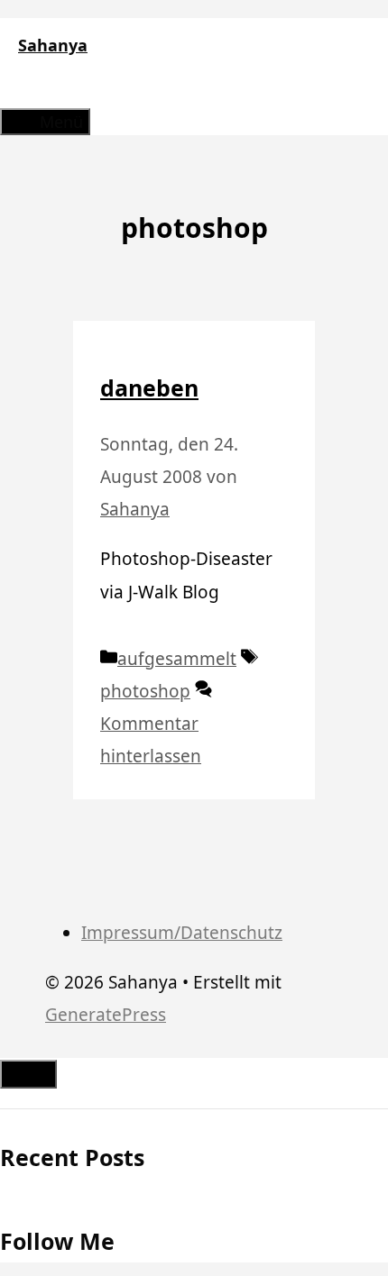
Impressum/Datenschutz (181, 932)
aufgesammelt (176, 658)
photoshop (145, 691)
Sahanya (53, 45)
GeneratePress (105, 1014)
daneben (149, 387)
